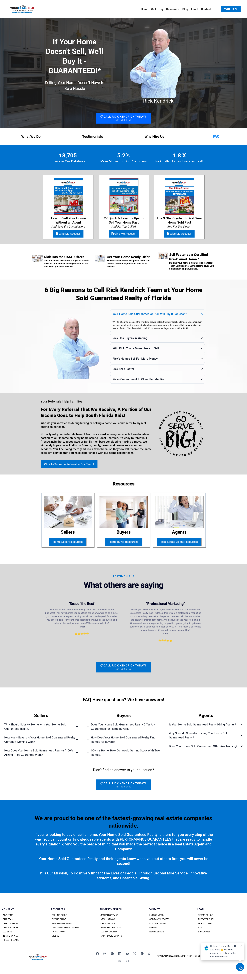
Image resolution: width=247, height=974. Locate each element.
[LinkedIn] (120, 953)
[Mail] (127, 961)
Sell (153, 9)
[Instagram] (105, 953)
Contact (206, 9)
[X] (134, 953)
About (194, 9)
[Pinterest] (142, 953)
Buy (161, 9)
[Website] (120, 961)
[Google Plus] (112, 953)
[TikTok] (149, 953)
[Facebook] (97, 953)
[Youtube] (127, 953)
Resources (173, 9)
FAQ (216, 136)
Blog (185, 9)
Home (144, 9)
